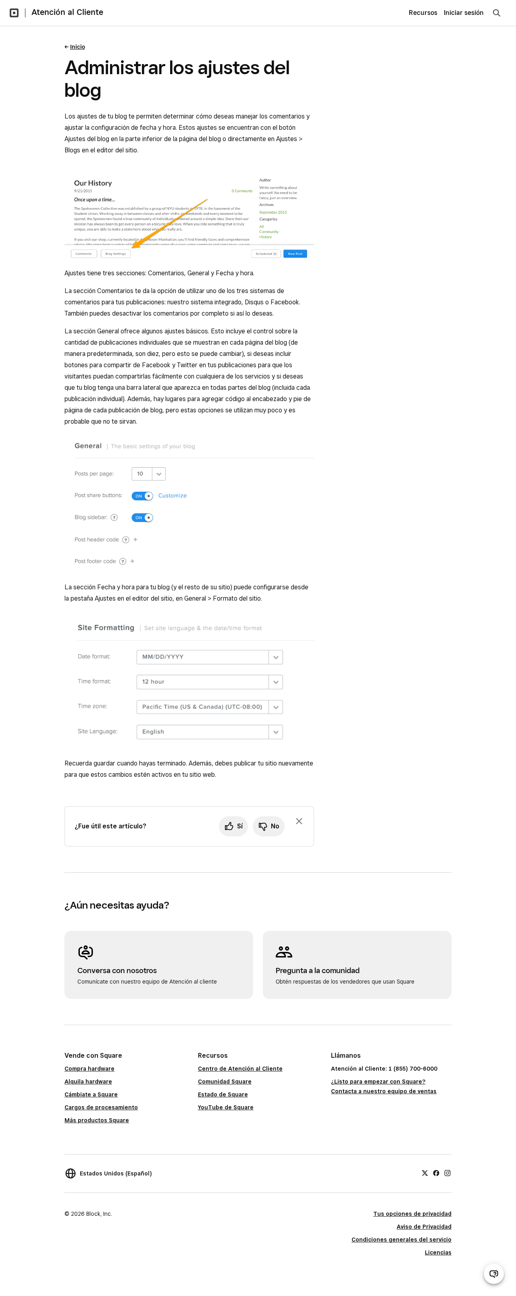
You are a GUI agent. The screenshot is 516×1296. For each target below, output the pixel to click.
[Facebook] (436, 1172)
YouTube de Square (226, 1107)
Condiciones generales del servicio (402, 1239)
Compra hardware (89, 1068)
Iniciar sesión (464, 13)
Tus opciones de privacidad (412, 1214)
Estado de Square (223, 1094)
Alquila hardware (88, 1081)
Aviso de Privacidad (424, 1226)
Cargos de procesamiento (101, 1107)
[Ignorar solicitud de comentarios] (299, 821)
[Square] (14, 12)
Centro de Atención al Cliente (240, 1068)
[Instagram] (447, 1172)
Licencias (438, 1252)
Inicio (77, 47)
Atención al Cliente (67, 12)
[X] (425, 1172)
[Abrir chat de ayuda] (494, 1274)
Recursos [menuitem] (423, 13)
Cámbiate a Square (91, 1094)
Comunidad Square (225, 1081)
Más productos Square (96, 1120)
